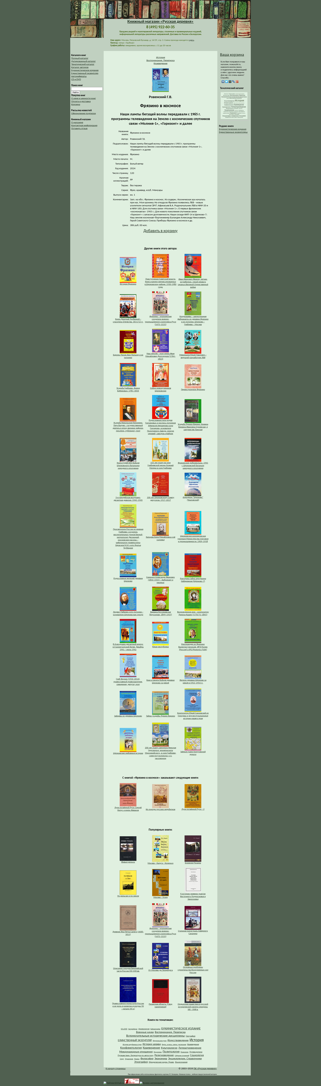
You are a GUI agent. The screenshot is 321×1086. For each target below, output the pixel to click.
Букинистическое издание (84, 70)
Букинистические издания (232, 129)
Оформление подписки (83, 113)
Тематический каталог (82, 64)
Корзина (75, 104)
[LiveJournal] (233, 81)
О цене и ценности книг (83, 98)
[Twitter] (226, 81)
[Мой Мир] (230, 81)
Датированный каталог (83, 61)
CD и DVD (76, 79)
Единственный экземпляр (84, 73)
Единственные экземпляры (233, 132)
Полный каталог (79, 58)
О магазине (77, 122)
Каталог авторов (79, 67)
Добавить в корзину (160, 231)
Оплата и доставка (81, 101)
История (160, 57)
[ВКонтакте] (223, 81)
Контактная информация (84, 125)
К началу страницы (116, 1068)
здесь (191, 40)
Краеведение (160, 63)
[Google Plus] (237, 81)
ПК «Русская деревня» (205, 1068)
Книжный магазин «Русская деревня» (160, 22)
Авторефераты (79, 76)
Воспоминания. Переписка (160, 60)
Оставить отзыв (79, 128)
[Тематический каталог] (234, 118)
